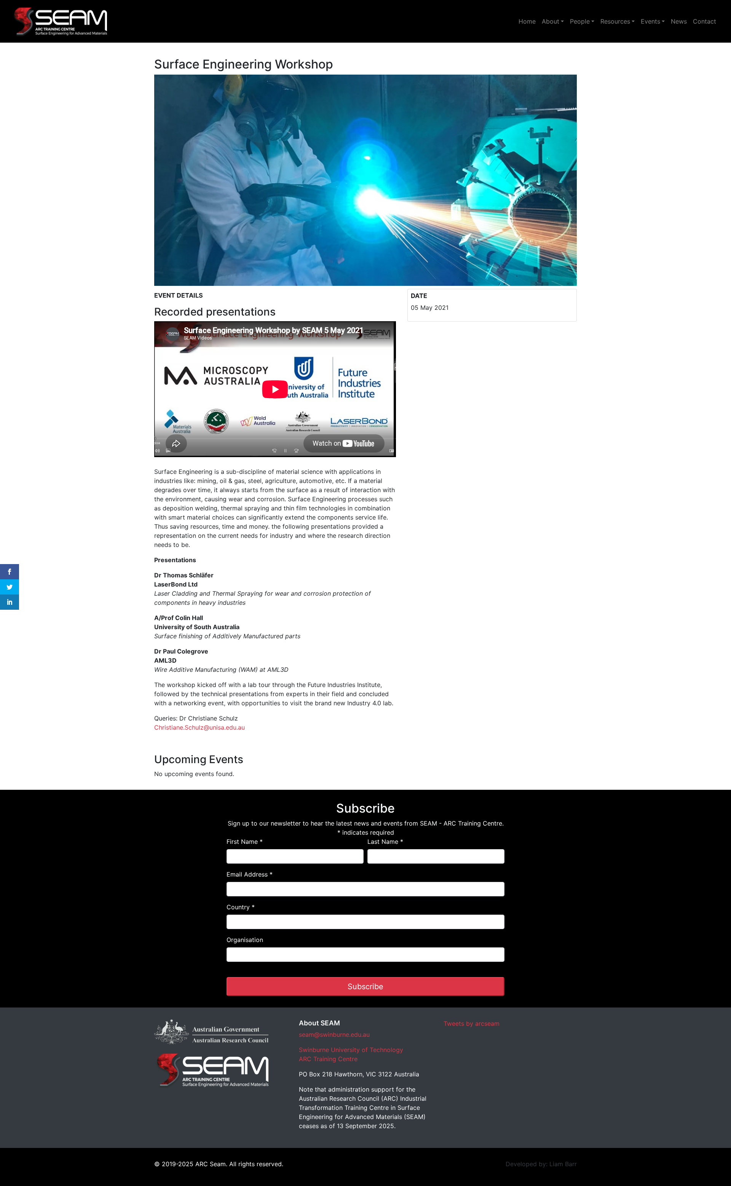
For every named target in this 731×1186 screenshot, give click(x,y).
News (679, 21)
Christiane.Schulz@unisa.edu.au (199, 727)
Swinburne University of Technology (351, 1050)
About (550, 21)
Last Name (385, 841)
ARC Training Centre (328, 1059)
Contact (704, 21)
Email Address (250, 874)
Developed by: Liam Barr (541, 1164)
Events (650, 21)
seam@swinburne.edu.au (334, 1034)
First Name (245, 841)
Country (241, 907)
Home (527, 21)
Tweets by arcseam (472, 1023)
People (580, 21)
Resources (615, 21)
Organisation (245, 940)
